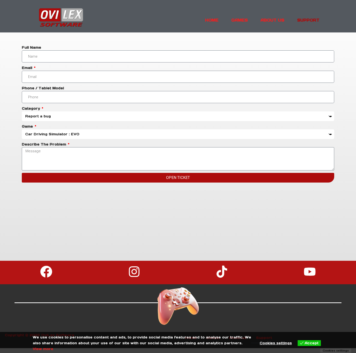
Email (27, 68)
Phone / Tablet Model (43, 88)
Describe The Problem (44, 144)
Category (31, 108)
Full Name (31, 47)
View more (43, 349)
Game (28, 126)
